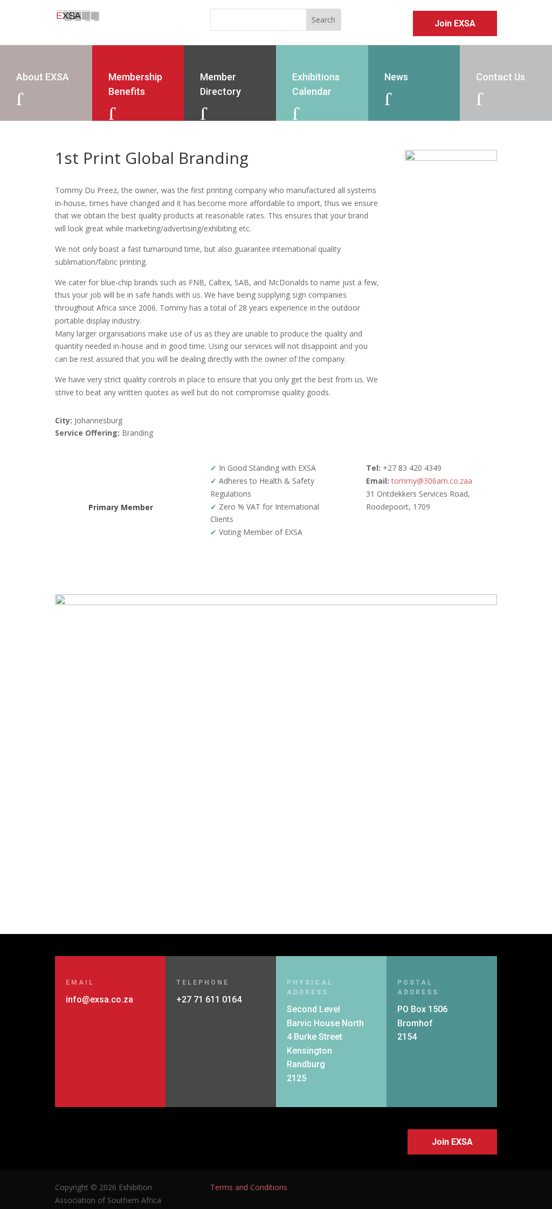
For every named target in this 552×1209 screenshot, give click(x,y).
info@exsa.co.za (99, 999)
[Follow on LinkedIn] (434, 1187)
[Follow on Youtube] (486, 1187)
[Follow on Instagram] (460, 1187)
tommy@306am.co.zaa (431, 481)
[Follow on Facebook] (408, 1187)
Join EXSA (454, 23)
